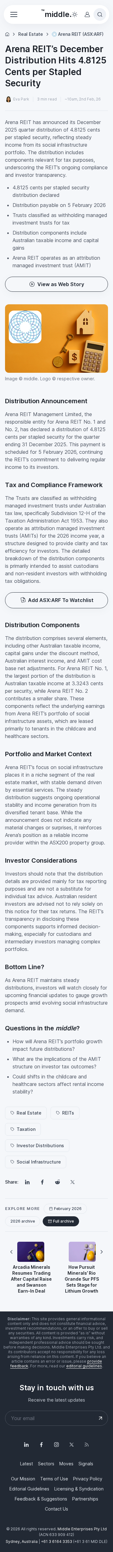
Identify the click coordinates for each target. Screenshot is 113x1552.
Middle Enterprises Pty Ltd (82, 1529)
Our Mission (23, 1478)
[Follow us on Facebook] (41, 1444)
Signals (85, 1463)
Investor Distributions (40, 1145)
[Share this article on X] (72, 1182)
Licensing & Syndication (79, 1488)
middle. (56, 13)
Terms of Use (54, 1478)
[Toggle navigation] (13, 14)
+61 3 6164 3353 (56, 1541)
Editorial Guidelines (29, 1488)
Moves (66, 1463)
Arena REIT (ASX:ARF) (81, 34)
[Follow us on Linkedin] (26, 1444)
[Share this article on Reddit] (57, 1182)
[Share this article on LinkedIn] (27, 1182)
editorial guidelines (84, 1366)
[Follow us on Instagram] (56, 1444)
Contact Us (56, 1508)
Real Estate (30, 34)
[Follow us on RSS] (86, 1444)
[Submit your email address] (100, 1418)
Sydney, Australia (22, 1541)
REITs (68, 1112)
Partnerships (85, 1498)
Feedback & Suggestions (41, 1498)
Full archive (63, 1221)
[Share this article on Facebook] (42, 1182)
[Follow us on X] (71, 1444)
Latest (26, 1463)
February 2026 (68, 1208)
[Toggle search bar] (100, 14)
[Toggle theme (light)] (74, 14)
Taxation (26, 1129)
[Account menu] (87, 14)
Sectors (46, 1463)
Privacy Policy (87, 1478)
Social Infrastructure (39, 1161)
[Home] (7, 34)
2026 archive (22, 1221)
